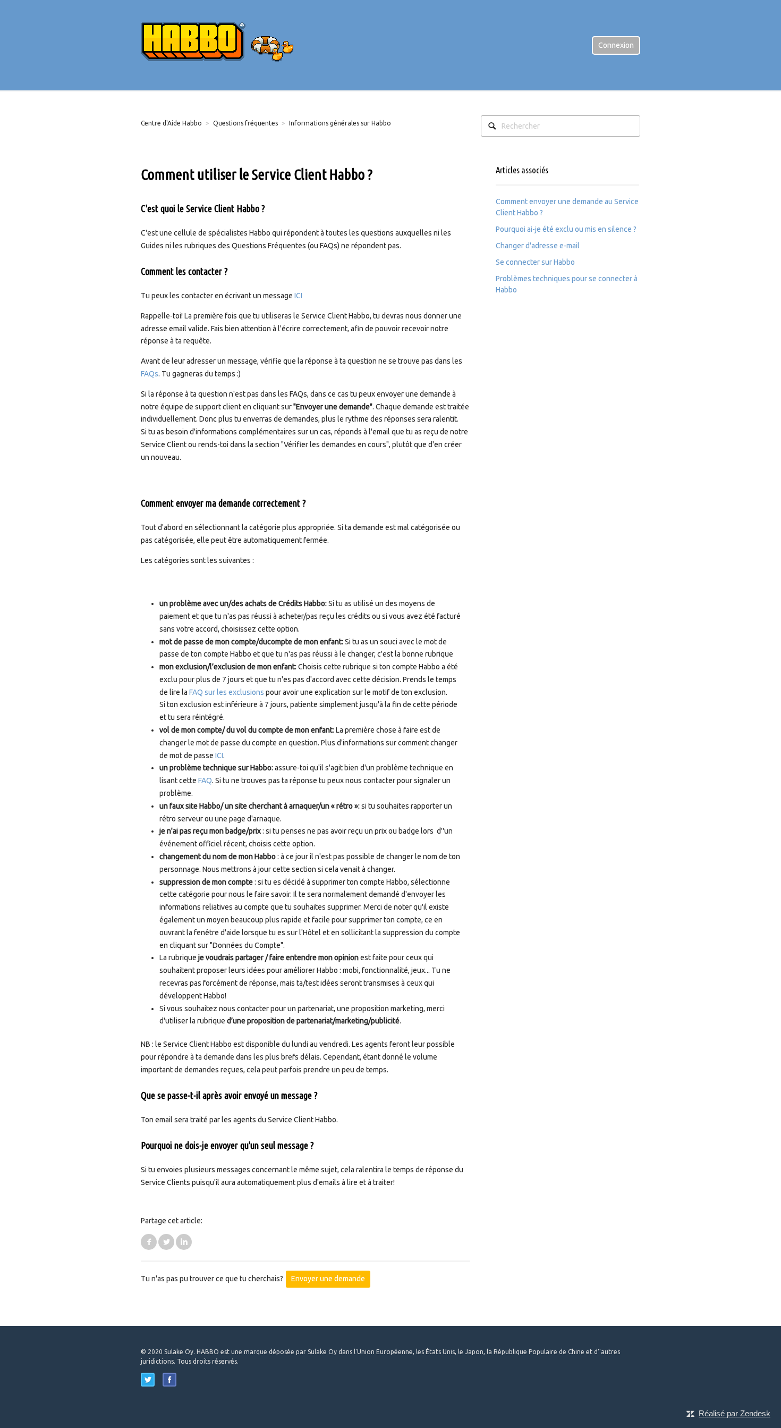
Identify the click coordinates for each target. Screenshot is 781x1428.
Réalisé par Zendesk (734, 1413)
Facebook (149, 1242)
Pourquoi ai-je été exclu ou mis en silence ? (566, 229)
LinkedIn (184, 1242)
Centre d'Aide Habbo (171, 123)
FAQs (149, 373)
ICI (298, 295)
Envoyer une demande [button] (328, 1278)
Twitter (166, 1242)
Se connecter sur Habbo (535, 262)
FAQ (205, 780)
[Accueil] (226, 44)
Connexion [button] (616, 45)
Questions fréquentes (245, 123)
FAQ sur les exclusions (227, 692)
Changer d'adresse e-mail (538, 245)
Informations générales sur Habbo (340, 123)
